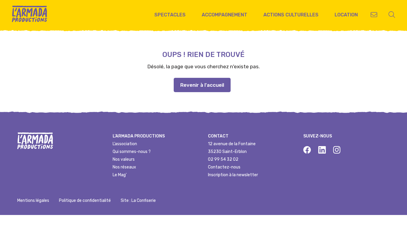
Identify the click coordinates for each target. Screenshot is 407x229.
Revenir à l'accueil (202, 85)
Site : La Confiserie (138, 200)
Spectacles (170, 15)
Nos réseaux (124, 167)
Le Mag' (120, 174)
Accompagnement (224, 15)
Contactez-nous (224, 167)
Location (346, 15)
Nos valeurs (124, 159)
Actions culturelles (291, 15)
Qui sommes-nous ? (132, 151)
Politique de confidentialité (85, 200)
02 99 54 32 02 (223, 159)
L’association (125, 143)
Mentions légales (33, 200)
